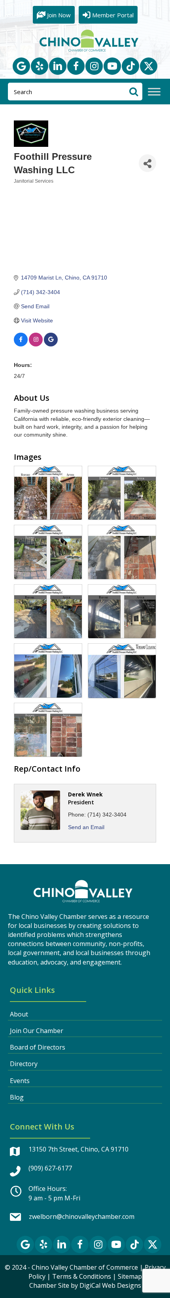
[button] (21, 66)
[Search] (133, 91)
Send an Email (86, 827)
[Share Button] (147, 163)
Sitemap (130, 1276)
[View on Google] (51, 344)
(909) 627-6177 (50, 1168)
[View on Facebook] (21, 344)
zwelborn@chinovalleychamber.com (81, 1216)
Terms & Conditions (81, 1276)
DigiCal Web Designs (110, 1285)
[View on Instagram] (36, 344)
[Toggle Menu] (154, 92)
